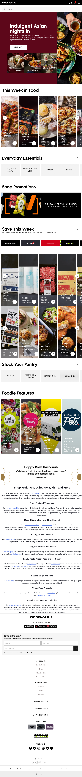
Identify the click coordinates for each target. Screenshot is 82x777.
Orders (41, 669)
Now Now (41, 695)
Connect (41, 687)
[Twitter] (34, 748)
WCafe (41, 691)
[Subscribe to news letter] (75, 648)
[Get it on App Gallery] (52, 626)
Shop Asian (18, 47)
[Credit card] (41, 727)
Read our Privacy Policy (28, 652)
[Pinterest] (38, 748)
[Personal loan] (49, 727)
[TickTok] (51, 748)
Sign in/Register (41, 665)
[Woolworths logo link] (9, 3)
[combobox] (43, 9)
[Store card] (32, 727)
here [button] (70, 769)
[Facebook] (30, 748)
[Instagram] (43, 748)
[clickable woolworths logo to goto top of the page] (41, 617)
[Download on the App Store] (29, 626)
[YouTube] (47, 748)
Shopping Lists (41, 673)
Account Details (41, 677)
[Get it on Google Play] (40, 626)
